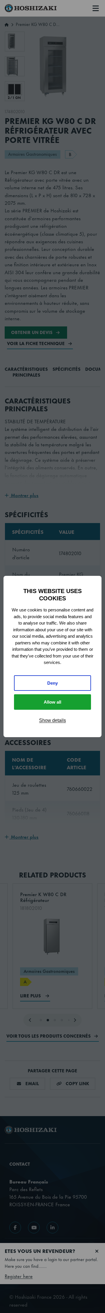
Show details (52, 720)
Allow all (52, 702)
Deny (52, 683)
